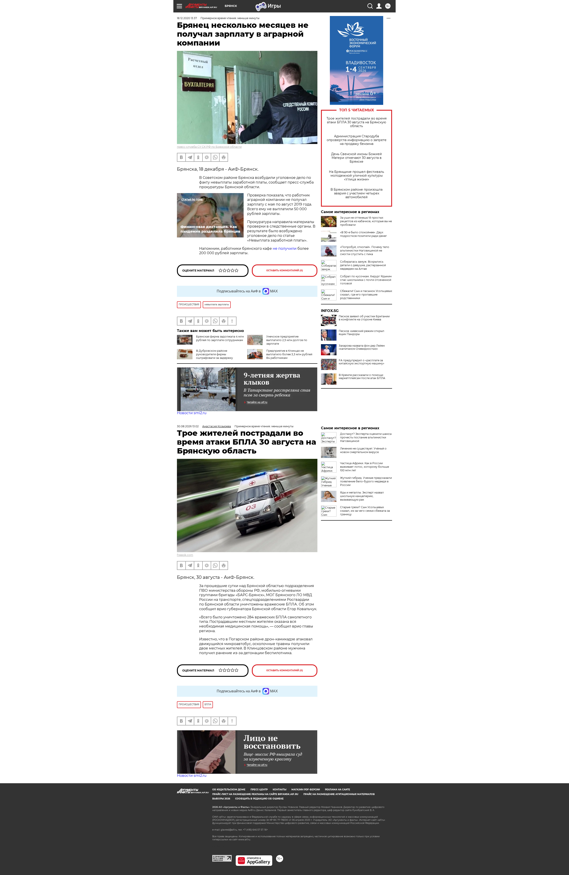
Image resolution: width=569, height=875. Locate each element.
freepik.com (185, 555)
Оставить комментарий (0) (284, 270)
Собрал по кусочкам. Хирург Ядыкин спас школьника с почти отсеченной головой (366, 280)
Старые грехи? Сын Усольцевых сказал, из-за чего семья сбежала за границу (365, 510)
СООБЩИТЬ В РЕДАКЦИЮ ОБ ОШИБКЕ (259, 798)
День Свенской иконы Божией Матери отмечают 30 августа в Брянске (356, 158)
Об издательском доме (228, 789)
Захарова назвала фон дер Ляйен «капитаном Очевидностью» (362, 347)
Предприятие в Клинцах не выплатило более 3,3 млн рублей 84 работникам (289, 354)
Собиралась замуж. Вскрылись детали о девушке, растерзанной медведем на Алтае (363, 265)
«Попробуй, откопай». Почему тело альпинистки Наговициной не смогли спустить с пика (364, 250)
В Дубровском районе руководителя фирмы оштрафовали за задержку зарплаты (205, 356)
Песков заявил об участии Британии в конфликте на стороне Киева (364, 318)
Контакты (279, 789)
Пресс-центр (259, 789)
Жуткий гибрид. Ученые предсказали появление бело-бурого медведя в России (366, 481)
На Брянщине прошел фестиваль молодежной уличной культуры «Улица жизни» (356, 175)
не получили (285, 248)
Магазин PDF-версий (305, 789)
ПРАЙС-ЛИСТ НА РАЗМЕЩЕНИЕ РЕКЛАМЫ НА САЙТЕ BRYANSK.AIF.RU (255, 794)
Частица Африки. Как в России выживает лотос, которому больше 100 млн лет (364, 466)
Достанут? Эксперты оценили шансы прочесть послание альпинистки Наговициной (366, 437)
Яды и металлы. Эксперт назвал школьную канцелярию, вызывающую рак (362, 496)
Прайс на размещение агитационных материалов (339, 794)
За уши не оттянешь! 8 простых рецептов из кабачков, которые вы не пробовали (366, 221)
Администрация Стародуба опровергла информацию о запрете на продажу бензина (357, 140)
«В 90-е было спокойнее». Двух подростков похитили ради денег (363, 234)
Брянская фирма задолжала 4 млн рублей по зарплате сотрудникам (220, 338)
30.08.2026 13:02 (188, 426)
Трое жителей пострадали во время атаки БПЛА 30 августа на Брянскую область (357, 122)
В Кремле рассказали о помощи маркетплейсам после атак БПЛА (362, 377)
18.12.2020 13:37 (187, 18)
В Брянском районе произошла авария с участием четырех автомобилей (357, 193)
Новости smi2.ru (191, 413)
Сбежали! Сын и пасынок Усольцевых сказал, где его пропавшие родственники (366, 294)
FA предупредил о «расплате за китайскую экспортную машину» (361, 362)
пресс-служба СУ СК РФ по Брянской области (209, 146)
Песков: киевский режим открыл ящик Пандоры (361, 333)
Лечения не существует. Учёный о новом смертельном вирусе (363, 450)
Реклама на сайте (337, 789)
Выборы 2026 (221, 798)
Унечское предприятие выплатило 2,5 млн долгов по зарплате (286, 340)
